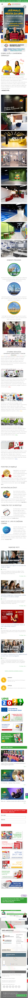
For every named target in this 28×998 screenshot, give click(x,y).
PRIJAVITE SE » (21, 995)
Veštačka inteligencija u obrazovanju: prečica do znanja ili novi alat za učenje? (13, 595)
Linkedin (13, 987)
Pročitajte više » (22, 576)
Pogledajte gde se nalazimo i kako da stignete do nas (17, 687)
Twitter (7, 987)
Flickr (19, 987)
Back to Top (21, 919)
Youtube (16, 987)
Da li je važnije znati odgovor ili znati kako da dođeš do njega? (13, 566)
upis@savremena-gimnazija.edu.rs (8, 981)
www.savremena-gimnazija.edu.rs (8, 984)
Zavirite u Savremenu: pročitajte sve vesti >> (14, 670)
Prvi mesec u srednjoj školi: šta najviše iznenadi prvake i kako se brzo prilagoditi (14, 655)
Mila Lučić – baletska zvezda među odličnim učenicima (13, 801)
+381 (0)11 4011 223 (5, 976)
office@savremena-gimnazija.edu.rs (9, 980)
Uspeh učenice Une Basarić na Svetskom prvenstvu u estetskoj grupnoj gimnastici (13, 764)
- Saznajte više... (5, 90)
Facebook (4, 987)
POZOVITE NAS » (14, 34)
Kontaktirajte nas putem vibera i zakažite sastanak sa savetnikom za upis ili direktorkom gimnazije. (13, 900)
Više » (9, 386)
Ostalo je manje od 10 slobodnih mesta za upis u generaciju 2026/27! (13, 625)
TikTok (10, 987)
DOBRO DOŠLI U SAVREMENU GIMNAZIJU (11, 994)
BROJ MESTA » (14, 36)
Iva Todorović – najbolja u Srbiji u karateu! (10, 783)
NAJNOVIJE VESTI (14, 547)
